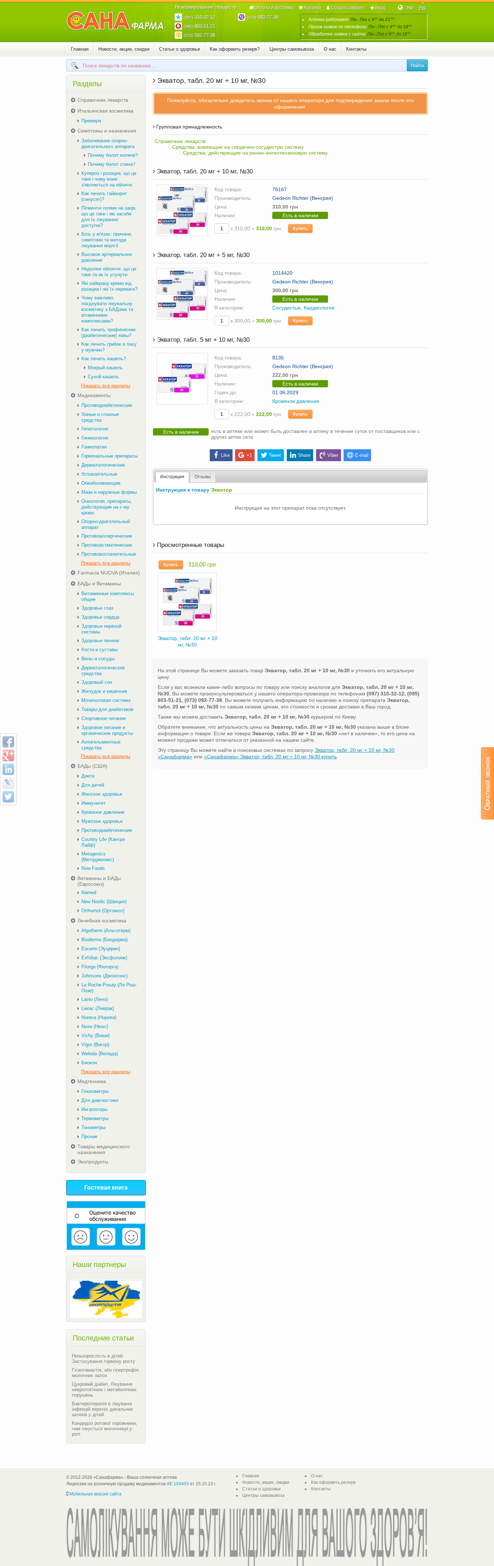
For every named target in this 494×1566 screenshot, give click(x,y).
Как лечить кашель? (103, 358)
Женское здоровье (101, 794)
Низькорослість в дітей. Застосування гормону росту (103, 1358)
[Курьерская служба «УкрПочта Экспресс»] (106, 1299)
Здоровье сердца (100, 617)
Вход (380, 7)
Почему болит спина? (111, 164)
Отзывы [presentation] (203, 476)
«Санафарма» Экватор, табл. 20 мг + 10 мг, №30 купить (270, 756)
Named (88, 892)
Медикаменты (94, 395)
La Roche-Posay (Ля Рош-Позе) (109, 987)
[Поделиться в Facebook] (8, 742)
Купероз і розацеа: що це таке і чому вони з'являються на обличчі (108, 179)
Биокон (89, 1062)
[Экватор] (187, 601)
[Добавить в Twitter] (8, 797)
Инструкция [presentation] (172, 476)
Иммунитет (93, 803)
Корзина (312, 7)
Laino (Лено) (94, 999)
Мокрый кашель (105, 367)
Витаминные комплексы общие (107, 596)
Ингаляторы (94, 1109)
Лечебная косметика (101, 920)
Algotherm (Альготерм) (106, 930)
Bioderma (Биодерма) (104, 939)
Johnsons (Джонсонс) (104, 975)
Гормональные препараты (109, 456)
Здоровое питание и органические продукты (107, 730)
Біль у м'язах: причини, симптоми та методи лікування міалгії (106, 239)
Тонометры (93, 1127)
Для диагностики (99, 1100)
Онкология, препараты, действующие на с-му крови (106, 506)
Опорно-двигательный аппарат (105, 524)
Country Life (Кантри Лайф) (103, 842)
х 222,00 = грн (255, 414)
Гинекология (94, 438)
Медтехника (91, 1081)
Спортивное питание (103, 718)
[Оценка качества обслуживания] (106, 1225)
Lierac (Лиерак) (97, 1008)
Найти (417, 65)
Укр (409, 7)
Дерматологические (103, 465)
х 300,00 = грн (255, 321)
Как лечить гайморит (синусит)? (104, 196)
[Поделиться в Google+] (8, 755)
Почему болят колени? (113, 155)
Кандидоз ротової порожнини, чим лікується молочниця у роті (104, 1428)
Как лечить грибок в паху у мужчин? (109, 347)
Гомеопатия (94, 447)
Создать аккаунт (348, 7)
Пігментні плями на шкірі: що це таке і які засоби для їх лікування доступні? (109, 216)
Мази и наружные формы (109, 492)
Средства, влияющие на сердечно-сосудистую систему (238, 147)
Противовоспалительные (108, 554)
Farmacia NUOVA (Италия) (108, 573)
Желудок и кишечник (104, 691)
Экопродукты (92, 1162)
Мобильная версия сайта (95, 1493)
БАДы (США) (92, 766)
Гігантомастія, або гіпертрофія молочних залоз (105, 1372)
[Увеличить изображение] (182, 210)
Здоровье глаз (97, 608)
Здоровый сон (96, 682)
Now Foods (93, 868)
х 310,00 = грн (255, 228)
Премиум (91, 120)
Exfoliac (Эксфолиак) (104, 957)
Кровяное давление (295, 401)
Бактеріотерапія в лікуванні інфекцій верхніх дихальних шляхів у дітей (102, 1409)
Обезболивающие (100, 483)
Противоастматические (106, 545)
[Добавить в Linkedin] (8, 769)
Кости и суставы (99, 649)
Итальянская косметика (105, 111)
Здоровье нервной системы (101, 629)
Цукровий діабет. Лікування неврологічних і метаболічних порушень (104, 1389)
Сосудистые (286, 308)
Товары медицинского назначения (103, 1149)
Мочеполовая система (106, 700)
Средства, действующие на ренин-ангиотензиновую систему (255, 153)
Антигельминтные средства (100, 744)
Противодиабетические (106, 405)
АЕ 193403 (178, 1483)
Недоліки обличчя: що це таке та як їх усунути (108, 271)
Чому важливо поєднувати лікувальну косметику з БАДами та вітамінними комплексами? (107, 309)
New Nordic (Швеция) (104, 901)
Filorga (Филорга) (99, 966)
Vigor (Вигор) (95, 1044)
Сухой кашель (103, 376)
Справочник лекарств (180, 141)
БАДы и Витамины (99, 583)
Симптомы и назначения (106, 131)
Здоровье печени (100, 640)
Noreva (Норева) (98, 1017)
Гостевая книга (106, 1187)
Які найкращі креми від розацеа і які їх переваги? (109, 286)
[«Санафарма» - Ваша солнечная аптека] (115, 21)
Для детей (92, 785)
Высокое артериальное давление (106, 257)
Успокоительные (99, 474)
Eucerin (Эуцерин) (100, 948)
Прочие (89, 1136)
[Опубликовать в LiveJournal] (8, 783)
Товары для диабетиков (107, 709)
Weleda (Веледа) (99, 1053)
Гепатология (94, 429)
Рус (422, 7)
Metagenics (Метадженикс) (97, 856)
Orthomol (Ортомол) (102, 910)
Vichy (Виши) (95, 1035)
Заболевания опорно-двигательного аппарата (108, 143)
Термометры (94, 1118)
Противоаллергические (106, 536)
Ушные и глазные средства (100, 417)
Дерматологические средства (103, 670)
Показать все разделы (105, 385)
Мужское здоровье (102, 821)
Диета (87, 776)
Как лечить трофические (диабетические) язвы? (108, 332)
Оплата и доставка (274, 7)
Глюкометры (94, 1091)
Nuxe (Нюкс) (94, 1026)
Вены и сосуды (98, 658)
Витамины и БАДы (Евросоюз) (99, 881)
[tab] (172, 477)
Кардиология (319, 308)
